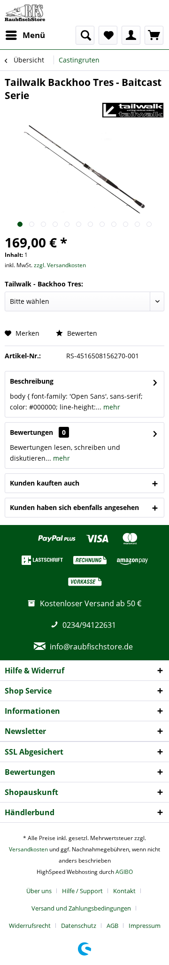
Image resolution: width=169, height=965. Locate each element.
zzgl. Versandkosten (60, 265)
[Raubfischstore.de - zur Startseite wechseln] (25, 13)
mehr (110, 406)
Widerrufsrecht (30, 925)
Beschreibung (32, 381)
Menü (34, 35)
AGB (112, 925)
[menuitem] (25, 35)
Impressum (145, 925)
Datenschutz (78, 925)
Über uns (39, 891)
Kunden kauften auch (44, 483)
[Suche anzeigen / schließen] (85, 35)
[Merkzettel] (108, 35)
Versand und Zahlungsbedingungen (81, 908)
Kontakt (124, 891)
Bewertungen (31, 432)
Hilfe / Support (82, 891)
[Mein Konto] (131, 35)
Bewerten (81, 333)
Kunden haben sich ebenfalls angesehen (74, 507)
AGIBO (124, 872)
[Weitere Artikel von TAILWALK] (132, 110)
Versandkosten (28, 849)
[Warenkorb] (154, 35)
